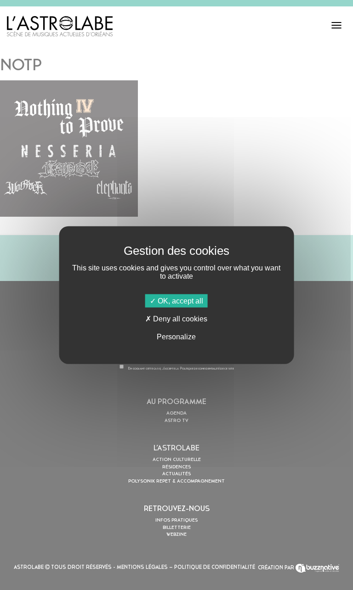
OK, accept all (179, 300)
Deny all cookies (179, 318)
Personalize (176, 337)
